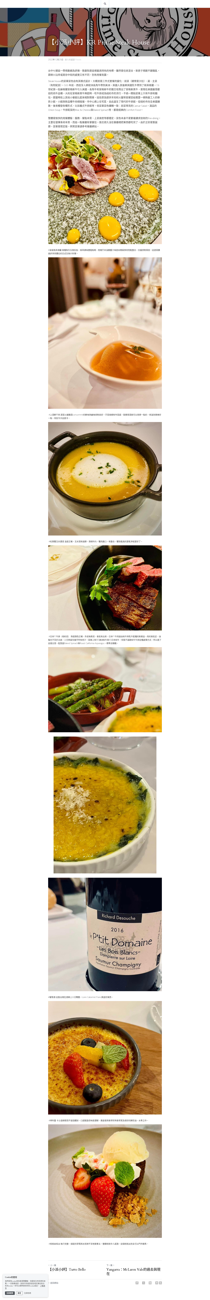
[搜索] (105, 4)
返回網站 (54, 1282)
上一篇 (53, 1265)
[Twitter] (143, 1282)
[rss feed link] (160, 1282)
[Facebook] (137, 1282)
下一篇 (109, 1265)
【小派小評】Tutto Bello (67, 1269)
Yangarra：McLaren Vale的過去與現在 (133, 1271)
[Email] (156, 1282)
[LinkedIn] (150, 1282)
